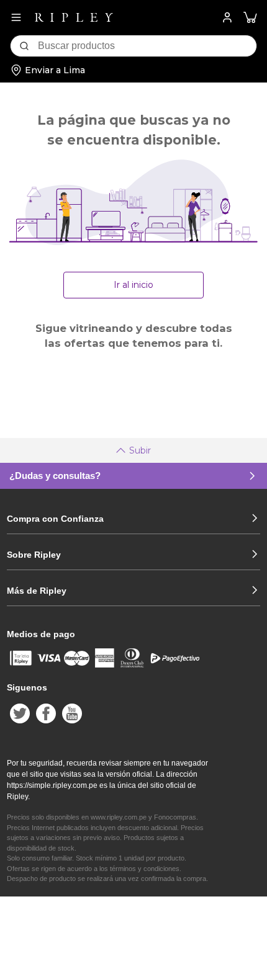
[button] (250, 18)
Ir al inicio (133, 284)
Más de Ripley (36, 591)
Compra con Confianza (55, 519)
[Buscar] (24, 45)
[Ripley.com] (74, 17)
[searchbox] (147, 45)
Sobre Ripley (34, 555)
